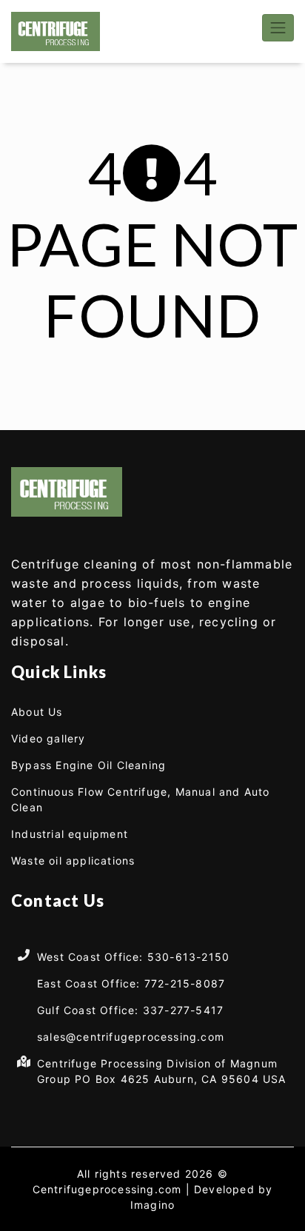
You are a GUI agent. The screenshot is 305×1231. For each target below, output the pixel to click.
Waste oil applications (73, 860)
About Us (37, 711)
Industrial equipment (69, 834)
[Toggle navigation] (278, 27)
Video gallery (48, 738)
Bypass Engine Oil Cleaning (88, 765)
